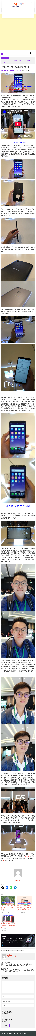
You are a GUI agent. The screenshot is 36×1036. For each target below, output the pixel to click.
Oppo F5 (17, 950)
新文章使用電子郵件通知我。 (7, 1020)
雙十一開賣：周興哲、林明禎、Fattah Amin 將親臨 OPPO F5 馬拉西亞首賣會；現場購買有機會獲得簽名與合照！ (17, 965)
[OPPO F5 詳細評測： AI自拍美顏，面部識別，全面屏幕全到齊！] (8, 900)
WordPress (9, 1033)
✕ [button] (32, 2)
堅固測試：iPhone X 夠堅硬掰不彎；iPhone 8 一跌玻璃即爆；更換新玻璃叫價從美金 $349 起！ (18, 971)
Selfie (22, 950)
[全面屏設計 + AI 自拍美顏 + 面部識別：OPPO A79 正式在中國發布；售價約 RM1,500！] (24, 900)
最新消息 (10, 70)
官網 (3, 860)
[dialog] (18, 9)
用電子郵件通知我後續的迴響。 (7, 1013)
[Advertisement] (18, 32)
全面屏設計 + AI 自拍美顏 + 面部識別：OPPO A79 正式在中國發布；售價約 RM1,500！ (24, 907)
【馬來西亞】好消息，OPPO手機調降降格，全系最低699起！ (8, 925)
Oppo (12, 950)
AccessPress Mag (21, 1033)
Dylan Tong (18, 70)
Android (9, 61)
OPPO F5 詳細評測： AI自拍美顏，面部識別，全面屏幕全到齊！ (8, 907)
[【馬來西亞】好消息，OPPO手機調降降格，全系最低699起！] (8, 919)
